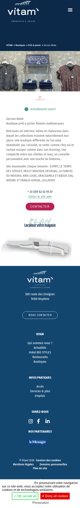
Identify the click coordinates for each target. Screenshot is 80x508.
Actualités (40, 348)
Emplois (40, 396)
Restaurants (40, 357)
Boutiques (20, 45)
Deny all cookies (56, 496)
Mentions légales (23, 464)
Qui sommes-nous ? (40, 343)
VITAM (9, 45)
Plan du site (40, 468)
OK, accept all (26, 496)
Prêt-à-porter (34, 45)
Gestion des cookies (48, 460)
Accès (40, 386)
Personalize (40, 502)
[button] (70, 10)
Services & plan (40, 391)
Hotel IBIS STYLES (40, 352)
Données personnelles (53, 464)
